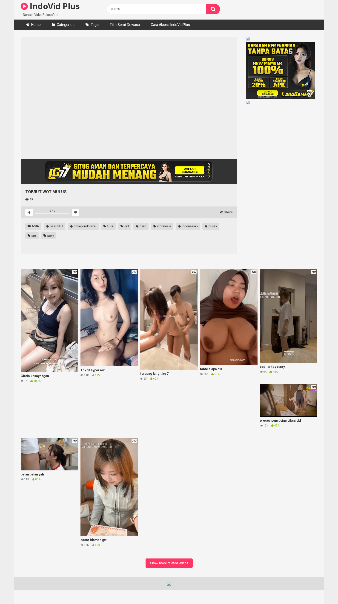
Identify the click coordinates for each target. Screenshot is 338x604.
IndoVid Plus (54, 6)
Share (228, 212)
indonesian (189, 226)
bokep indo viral (84, 226)
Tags (95, 25)
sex (34, 236)
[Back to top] (322, 590)
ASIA (35, 226)
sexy (50, 236)
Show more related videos (169, 563)
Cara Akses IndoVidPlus (170, 25)
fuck (110, 226)
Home (36, 25)
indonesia (163, 226)
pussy (212, 226)
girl (126, 226)
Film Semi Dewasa (125, 25)
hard (142, 226)
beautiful (56, 226)
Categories (65, 25)
